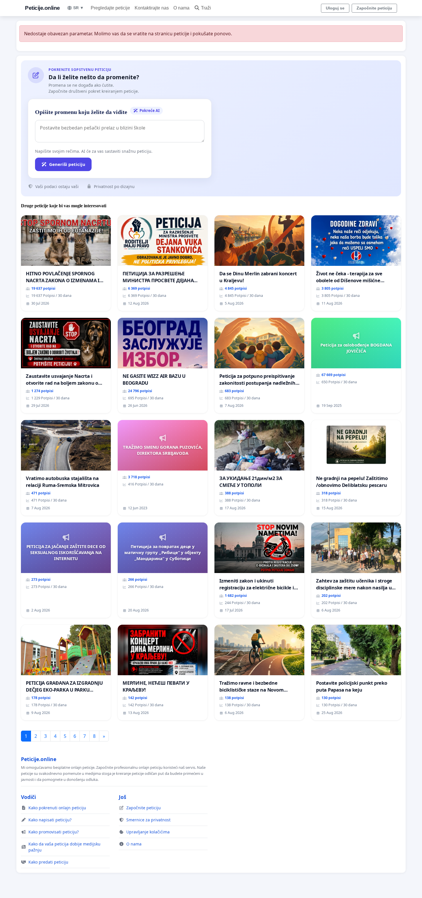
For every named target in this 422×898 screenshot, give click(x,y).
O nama (181, 7)
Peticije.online (42, 8)
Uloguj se (335, 8)
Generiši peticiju (67, 164)
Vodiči (28, 797)
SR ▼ (78, 7)
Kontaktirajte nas (152, 7)
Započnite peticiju (374, 8)
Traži (206, 7)
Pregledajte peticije (110, 7)
